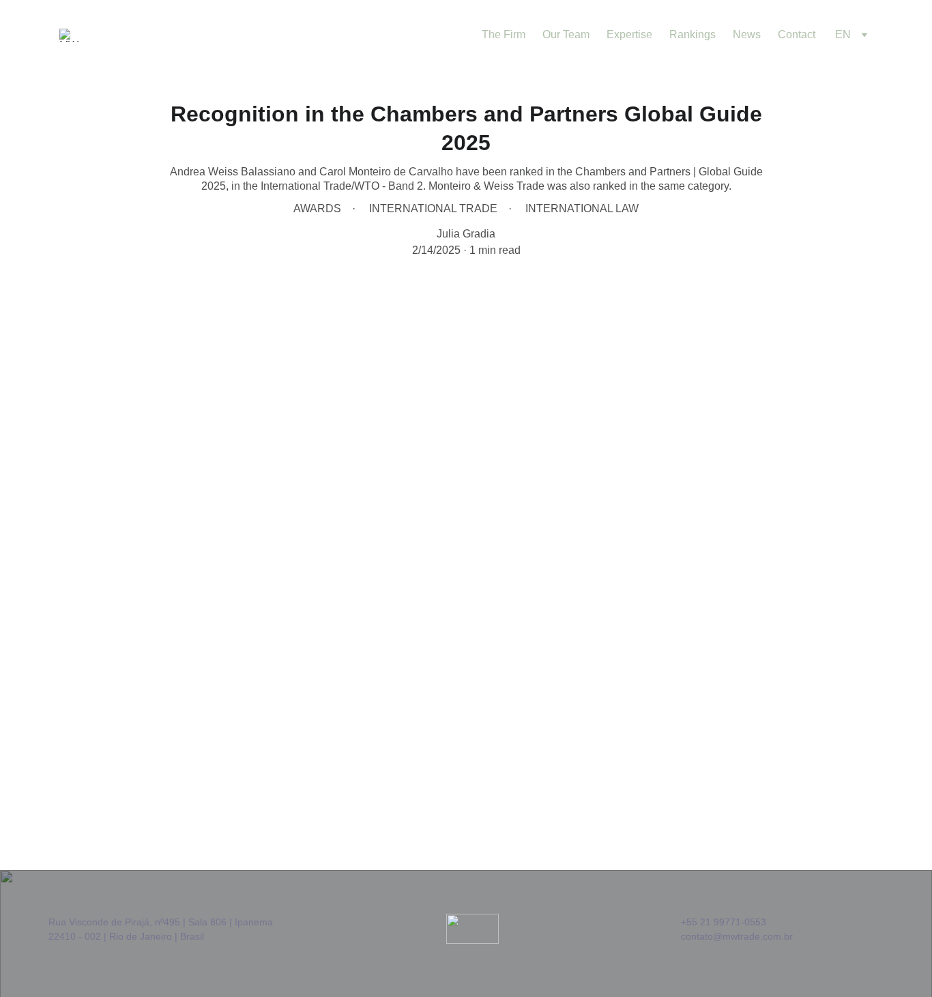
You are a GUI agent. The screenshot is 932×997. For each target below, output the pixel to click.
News (747, 34)
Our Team (565, 34)
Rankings (692, 34)
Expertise (629, 34)
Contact (796, 34)
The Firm (503, 34)
